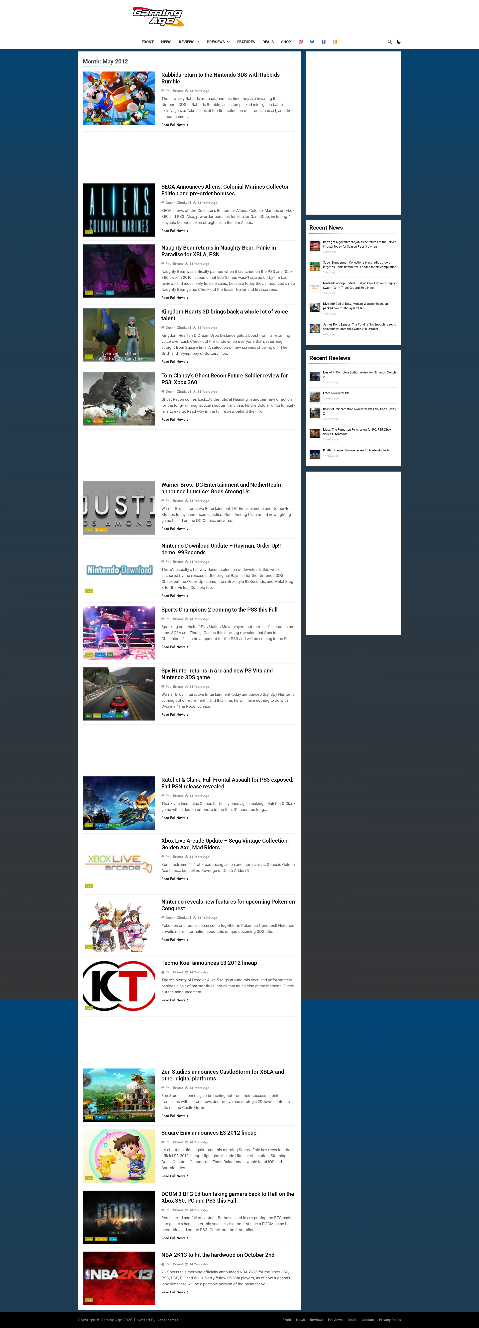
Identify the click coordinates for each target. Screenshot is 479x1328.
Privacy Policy (390, 1320)
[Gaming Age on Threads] (300, 42)
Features (246, 42)
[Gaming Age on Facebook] (323, 42)
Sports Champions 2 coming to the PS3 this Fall (219, 610)
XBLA (110, 1117)
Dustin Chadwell (178, 202)
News (166, 42)
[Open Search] (390, 42)
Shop (286, 42)
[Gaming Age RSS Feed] (335, 42)
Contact (367, 1320)
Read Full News (173, 124)
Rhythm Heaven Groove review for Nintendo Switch (357, 450)
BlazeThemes (167, 1320)
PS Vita (119, 715)
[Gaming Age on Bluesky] (312, 42)
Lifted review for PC (336, 393)
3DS (89, 120)
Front (148, 42)
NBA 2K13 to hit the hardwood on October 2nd (217, 1255)
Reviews (186, 42)
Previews (216, 42)
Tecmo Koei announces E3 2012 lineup (209, 963)
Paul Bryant (174, 90)
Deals (268, 42)
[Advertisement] (310, 16)
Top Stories (101, 530)
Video (110, 293)
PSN (118, 825)
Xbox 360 (110, 420)
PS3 (88, 420)
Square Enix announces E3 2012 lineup (208, 1133)
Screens (119, 120)
